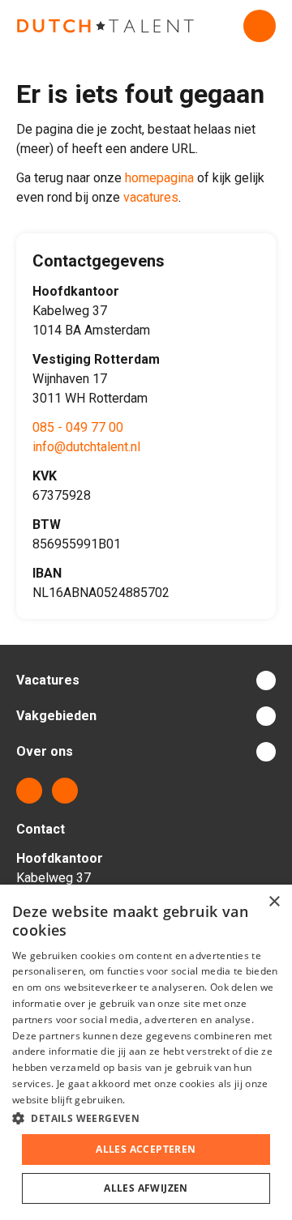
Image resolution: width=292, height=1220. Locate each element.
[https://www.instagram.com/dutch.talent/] (65, 791)
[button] (146, 1118)
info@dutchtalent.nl (86, 446)
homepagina (159, 178)
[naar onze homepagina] (105, 25)
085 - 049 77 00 (77, 427)
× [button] (274, 902)
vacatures (150, 197)
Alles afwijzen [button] (146, 1188)
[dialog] (146, 1052)
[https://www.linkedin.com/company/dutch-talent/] (29, 791)
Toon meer (146, 680)
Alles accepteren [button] (145, 1149)
